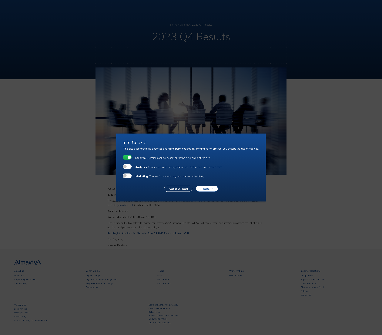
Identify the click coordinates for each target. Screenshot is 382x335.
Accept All (207, 188)
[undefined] (127, 157)
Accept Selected (178, 188)
